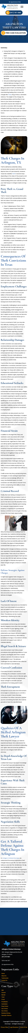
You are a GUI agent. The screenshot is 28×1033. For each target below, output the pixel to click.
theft (13, 174)
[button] (14, 33)
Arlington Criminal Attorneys (10, 858)
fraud (9, 94)
